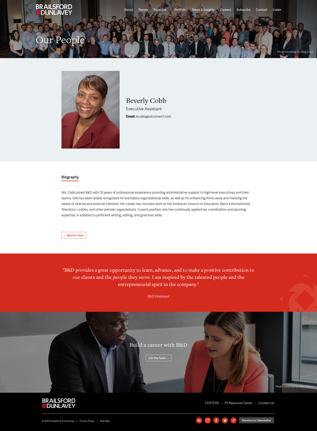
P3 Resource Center (238, 403)
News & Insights (203, 9)
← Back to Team (74, 235)
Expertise (160, 9)
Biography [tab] (70, 177)
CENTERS (212, 403)
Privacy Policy (87, 421)
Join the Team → (158, 358)
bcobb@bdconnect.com (153, 116)
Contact (261, 9)
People (143, 9)
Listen (277, 9)
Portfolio (180, 9)
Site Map (105, 421)
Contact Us (266, 403)
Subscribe (243, 9)
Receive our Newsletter (256, 420)
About (128, 9)
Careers (225, 9)
